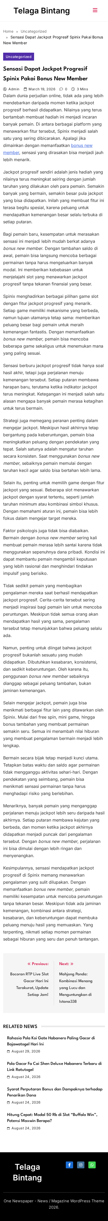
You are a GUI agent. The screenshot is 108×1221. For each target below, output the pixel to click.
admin (13, 89)
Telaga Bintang (41, 10)
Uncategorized (18, 57)
